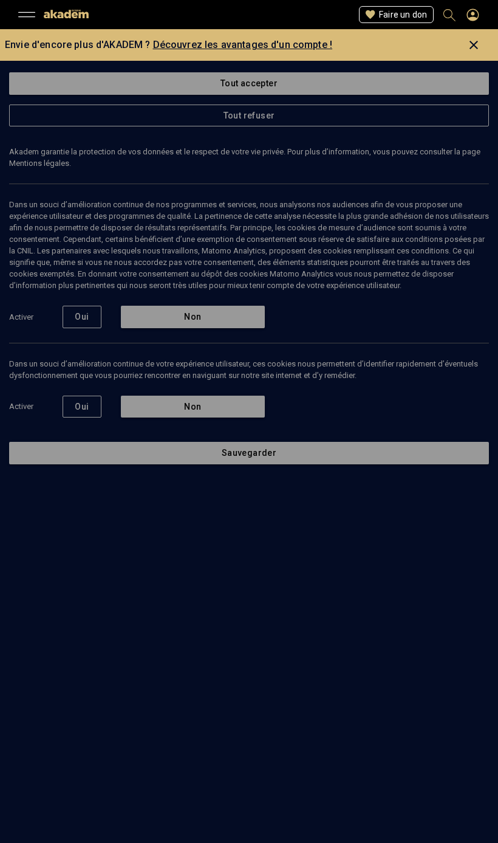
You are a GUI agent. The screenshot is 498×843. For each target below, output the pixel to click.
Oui (82, 317)
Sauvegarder (249, 453)
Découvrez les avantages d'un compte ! (243, 44)
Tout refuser (249, 115)
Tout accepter (249, 83)
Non (192, 317)
